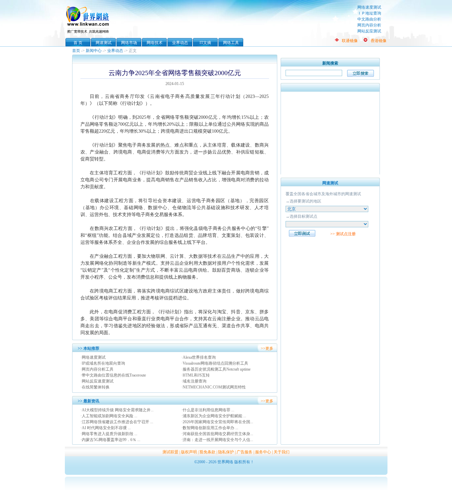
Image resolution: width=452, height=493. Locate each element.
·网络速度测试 (93, 357)
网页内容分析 (369, 25)
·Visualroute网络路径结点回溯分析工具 (214, 363)
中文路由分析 (369, 19)
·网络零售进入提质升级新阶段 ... (108, 433)
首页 (76, 50)
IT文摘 (205, 42)
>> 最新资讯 (88, 401)
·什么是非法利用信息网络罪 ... (207, 410)
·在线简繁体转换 (95, 387)
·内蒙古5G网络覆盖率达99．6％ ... (110, 439)
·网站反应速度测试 (96, 381)
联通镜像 (350, 40)
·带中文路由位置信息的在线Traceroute (113, 375)
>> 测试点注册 (343, 234)
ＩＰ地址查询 (369, 13)
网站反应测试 (369, 31)
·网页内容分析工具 (96, 369)
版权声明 (189, 452)
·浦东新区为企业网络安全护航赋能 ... (213, 416)
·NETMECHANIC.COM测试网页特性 (213, 387)
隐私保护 (226, 452)
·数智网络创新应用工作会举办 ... (209, 428)
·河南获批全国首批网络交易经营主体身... (217, 433)
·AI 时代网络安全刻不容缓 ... (105, 428)
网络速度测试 (369, 7)
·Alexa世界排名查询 (198, 357)
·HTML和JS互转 (195, 375)
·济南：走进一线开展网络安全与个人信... (217, 439)
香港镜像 (378, 40)
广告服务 (244, 452)
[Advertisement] (330, 133)
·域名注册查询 (193, 381)
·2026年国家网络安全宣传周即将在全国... (217, 422)
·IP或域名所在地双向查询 (102, 363)
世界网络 (89, 19)
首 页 (77, 42)
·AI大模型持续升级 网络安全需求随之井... (117, 410)
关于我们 (282, 452)
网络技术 (154, 42)
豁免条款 (207, 452)
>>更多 (267, 348)
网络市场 (129, 42)
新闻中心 (94, 50)
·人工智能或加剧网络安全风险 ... (108, 416)
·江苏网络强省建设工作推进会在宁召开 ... (116, 422)
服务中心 (263, 452)
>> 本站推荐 (88, 348)
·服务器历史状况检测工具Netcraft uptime (215, 369)
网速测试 (104, 42)
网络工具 (231, 42)
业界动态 (180, 42)
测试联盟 (170, 452)
